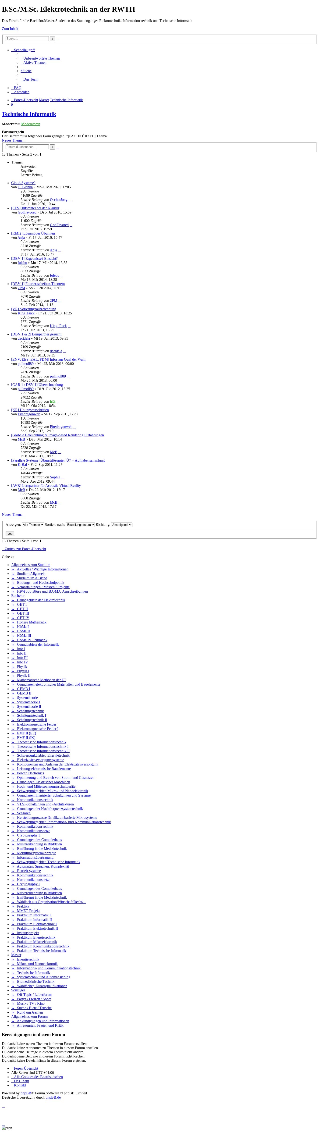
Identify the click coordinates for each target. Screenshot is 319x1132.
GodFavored (27, 212)
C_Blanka (25, 187)
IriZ (53, 401)
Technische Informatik (29, 114)
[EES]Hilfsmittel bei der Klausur (35, 208)
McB (21, 439)
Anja (21, 237)
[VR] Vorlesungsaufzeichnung (33, 309)
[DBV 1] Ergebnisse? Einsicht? (34, 258)
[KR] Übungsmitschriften (30, 410)
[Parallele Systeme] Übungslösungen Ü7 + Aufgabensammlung (58, 460)
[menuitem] (40, 58)
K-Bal (22, 464)
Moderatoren (30, 124)
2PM (21, 288)
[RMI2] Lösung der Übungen (33, 233)
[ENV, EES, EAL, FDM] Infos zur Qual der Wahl (48, 359)
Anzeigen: (14, 525)
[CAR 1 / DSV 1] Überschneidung (37, 385)
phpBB (26, 1093)
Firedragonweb (29, 414)
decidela (24, 338)
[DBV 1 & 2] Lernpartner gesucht (36, 334)
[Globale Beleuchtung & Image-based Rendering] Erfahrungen (57, 435)
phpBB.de (53, 1097)
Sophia (55, 477)
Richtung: (103, 525)
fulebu (22, 263)
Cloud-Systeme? (23, 183)
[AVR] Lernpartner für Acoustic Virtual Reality (46, 486)
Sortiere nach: (55, 525)
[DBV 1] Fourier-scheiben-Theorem (38, 284)
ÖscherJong (58, 200)
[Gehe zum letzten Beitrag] (69, 200)
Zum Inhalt (10, 29)
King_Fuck (26, 313)
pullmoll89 (26, 364)
